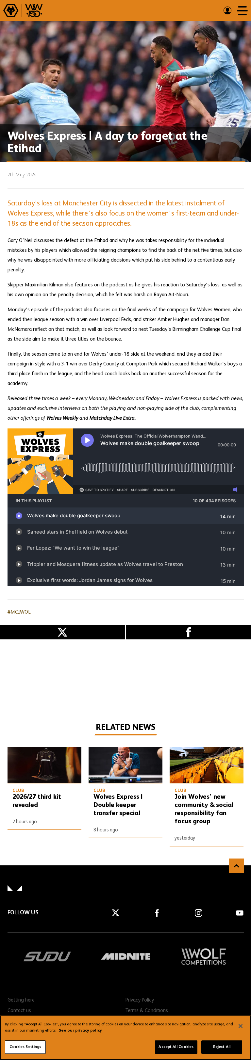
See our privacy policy (80, 1031)
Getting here (21, 1000)
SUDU (47, 956)
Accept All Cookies (176, 1047)
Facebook (188, 632)
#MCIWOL (19, 612)
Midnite (125, 956)
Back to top (236, 866)
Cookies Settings (25, 1047)
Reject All (221, 1047)
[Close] (240, 1026)
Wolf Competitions (203, 956)
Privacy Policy (140, 1000)
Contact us (19, 1010)
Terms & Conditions (147, 1010)
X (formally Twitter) (62, 632)
